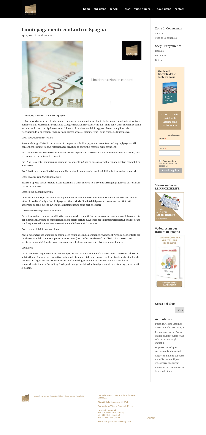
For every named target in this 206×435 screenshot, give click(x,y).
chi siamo (100, 8)
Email (162, 148)
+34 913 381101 (104, 415)
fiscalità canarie (43, 35)
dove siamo (164, 8)
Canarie (159, 33)
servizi (114, 8)
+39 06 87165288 (105, 417)
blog (127, 8)
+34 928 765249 (105, 412)
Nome (162, 138)
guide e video (142, 8)
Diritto (158, 60)
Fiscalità (159, 51)
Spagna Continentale (166, 38)
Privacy (151, 417)
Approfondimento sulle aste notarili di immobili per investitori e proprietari (169, 359)
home (86, 8)
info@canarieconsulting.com (117, 421)
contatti (179, 8)
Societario (160, 55)
